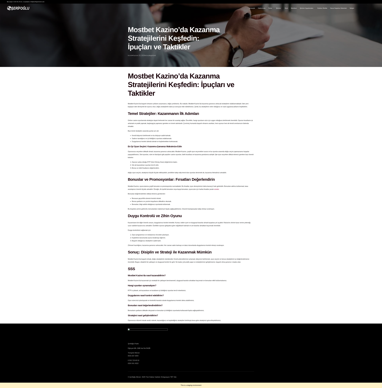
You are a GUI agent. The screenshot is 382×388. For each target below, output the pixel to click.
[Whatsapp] (373, 8)
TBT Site (173, 377)
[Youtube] (366, 8)
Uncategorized (150, 55)
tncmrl (130, 55)
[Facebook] (360, 8)
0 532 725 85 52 (133, 360)
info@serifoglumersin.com (37, 1)
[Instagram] (370, 8)
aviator (216, 189)
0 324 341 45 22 (17, 1)
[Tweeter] (363, 8)
